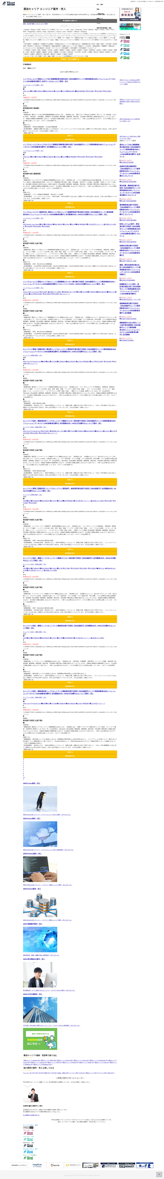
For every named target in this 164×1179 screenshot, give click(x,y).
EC (35, 1073)
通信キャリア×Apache (32, 1060)
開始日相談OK (49, 91)
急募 (77, 91)
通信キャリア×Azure (65, 1060)
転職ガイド (100, 18)
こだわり (37, 24)
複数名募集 (71, 91)
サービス (102, 1073)
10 (24, 777)
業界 (46, 24)
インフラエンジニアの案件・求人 (33, 85)
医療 (47, 1073)
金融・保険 (63, 1073)
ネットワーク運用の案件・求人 (32, 355)
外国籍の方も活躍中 (55, 292)
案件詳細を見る (70, 139)
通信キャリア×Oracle (38, 1062)
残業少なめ (111, 292)
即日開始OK (39, 91)
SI (41, 1073)
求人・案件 (100, 4)
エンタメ (28, 1073)
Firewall (34, 361)
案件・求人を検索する (71, 59)
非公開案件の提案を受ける (31, 1115)
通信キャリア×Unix (102, 1062)
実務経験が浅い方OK (69, 292)
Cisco (28, 361)
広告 (110, 1073)
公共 (82, 1073)
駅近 (32, 91)
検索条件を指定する (70, 20)
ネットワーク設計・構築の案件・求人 (34, 427)
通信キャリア (91, 1073)
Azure (28, 157)
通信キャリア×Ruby (86, 1062)
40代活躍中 (107, 91)
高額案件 (83, 91)
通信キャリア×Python (70, 1062)
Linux (28, 91)
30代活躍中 (99, 91)
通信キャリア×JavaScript (98, 1060)
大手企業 (90, 224)
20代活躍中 (90, 91)
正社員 (64, 91)
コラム (99, 23)
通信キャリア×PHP (54, 1062)
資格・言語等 (27, 24)
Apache (28, 224)
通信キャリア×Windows (42, 1064)
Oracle (37, 224)
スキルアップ (99, 224)
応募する (70, 135)
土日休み (57, 91)
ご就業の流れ (100, 14)
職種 (33, 24)
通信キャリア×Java (81, 1060)
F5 (31, 361)
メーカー (73, 1073)
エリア (42, 24)
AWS (24, 91)
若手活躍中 (44, 292)
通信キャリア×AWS (48, 1060)
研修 (98, 9)
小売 (54, 1073)
